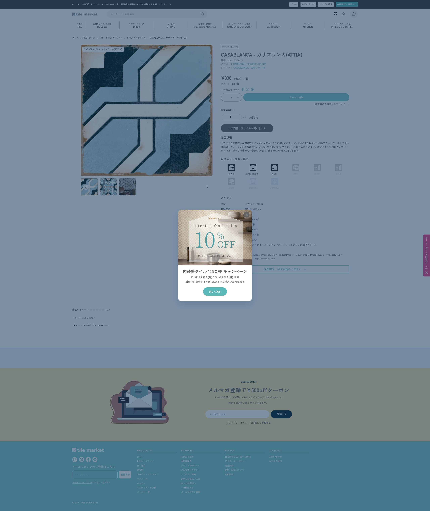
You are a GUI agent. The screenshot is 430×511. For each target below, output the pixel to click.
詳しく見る (215, 291)
